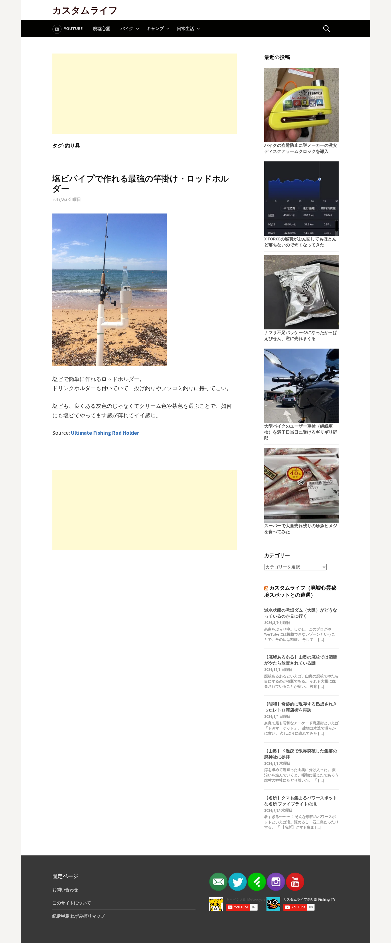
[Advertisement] (144, 94)
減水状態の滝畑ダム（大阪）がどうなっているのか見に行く (300, 613)
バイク (127, 28)
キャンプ (155, 28)
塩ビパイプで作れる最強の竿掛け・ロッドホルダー (140, 183)
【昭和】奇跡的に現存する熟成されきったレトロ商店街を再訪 (300, 707)
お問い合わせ (65, 889)
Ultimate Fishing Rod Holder (105, 432)
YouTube (73, 28)
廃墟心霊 (101, 28)
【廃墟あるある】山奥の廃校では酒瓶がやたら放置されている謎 (300, 660)
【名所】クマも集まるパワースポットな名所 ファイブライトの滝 (300, 800)
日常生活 (185, 28)
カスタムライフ (85, 9)
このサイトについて (71, 903)
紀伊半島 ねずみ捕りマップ (78, 916)
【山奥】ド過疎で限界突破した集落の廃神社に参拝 (300, 754)
